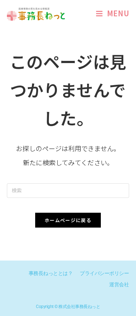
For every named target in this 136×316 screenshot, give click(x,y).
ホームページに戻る (68, 220)
